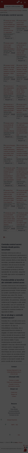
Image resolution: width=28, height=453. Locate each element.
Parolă (8, 238)
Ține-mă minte (10, 244)
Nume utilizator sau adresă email (13, 233)
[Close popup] (22, 232)
